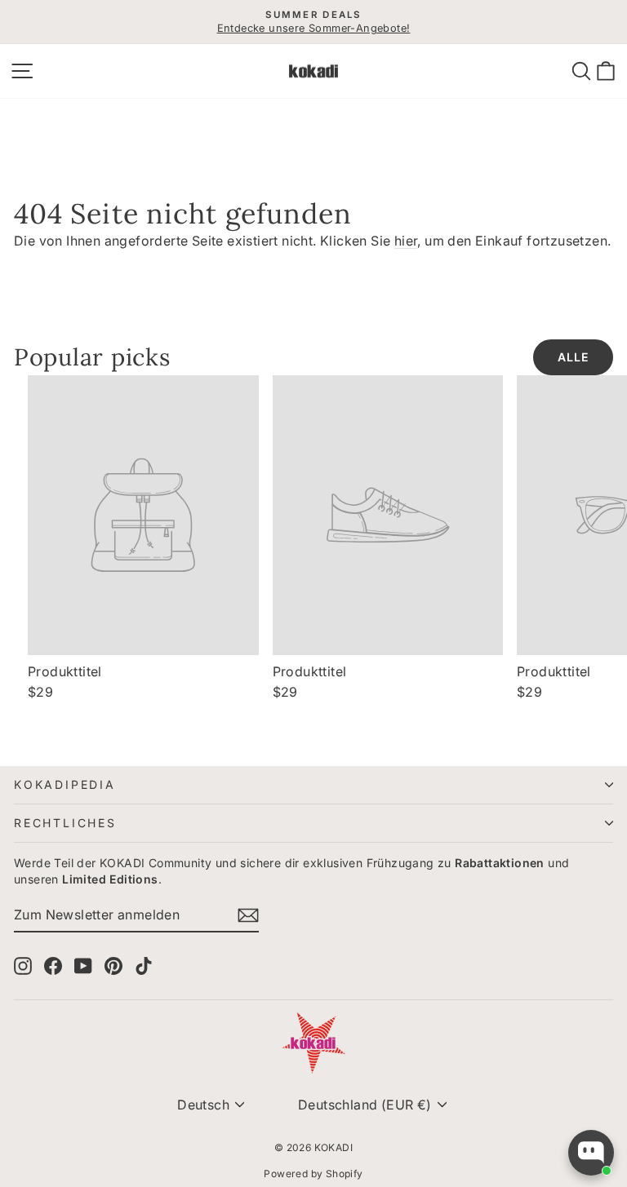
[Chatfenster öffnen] (591, 1153)
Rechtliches (65, 823)
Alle (573, 357)
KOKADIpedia (65, 784)
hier (406, 241)
